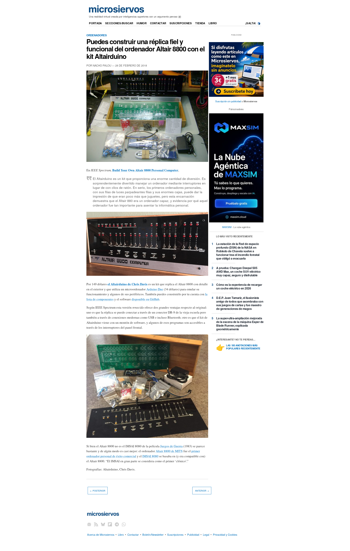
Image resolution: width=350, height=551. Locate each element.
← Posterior (97, 490)
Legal (206, 534)
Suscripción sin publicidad (228, 101)
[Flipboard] (110, 524)
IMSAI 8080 (150, 456)
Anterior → (202, 490)
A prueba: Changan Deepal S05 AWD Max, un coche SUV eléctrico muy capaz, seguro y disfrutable (238, 271)
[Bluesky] (103, 524)
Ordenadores (96, 35)
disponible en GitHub (145, 299)
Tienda (200, 23)
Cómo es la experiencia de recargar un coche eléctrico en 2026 (239, 286)
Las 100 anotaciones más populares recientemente (243, 347)
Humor (141, 23)
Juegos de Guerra (171, 446)
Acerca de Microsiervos (100, 534)
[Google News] (89, 524)
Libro (213, 23)
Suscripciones (181, 23)
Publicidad (193, 534)
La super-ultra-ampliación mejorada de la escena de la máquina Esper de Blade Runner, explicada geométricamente (240, 323)
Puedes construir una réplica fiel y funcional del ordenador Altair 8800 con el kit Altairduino (145, 49)
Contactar (158, 23)
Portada (95, 23)
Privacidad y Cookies (225, 534)
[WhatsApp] (124, 524)
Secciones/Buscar (119, 23)
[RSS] (96, 524)
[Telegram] (117, 524)
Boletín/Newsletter (153, 534)
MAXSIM (227, 227)
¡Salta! (250, 23)
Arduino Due (154, 289)
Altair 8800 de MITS (169, 451)
